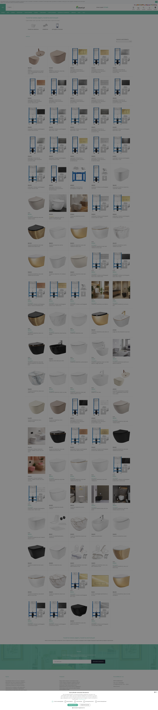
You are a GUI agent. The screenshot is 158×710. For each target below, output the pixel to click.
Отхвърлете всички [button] (84, 704)
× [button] (156, 692)
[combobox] (155, 692)
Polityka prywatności (82, 699)
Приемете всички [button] (73, 704)
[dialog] (79, 700)
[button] (79, 708)
